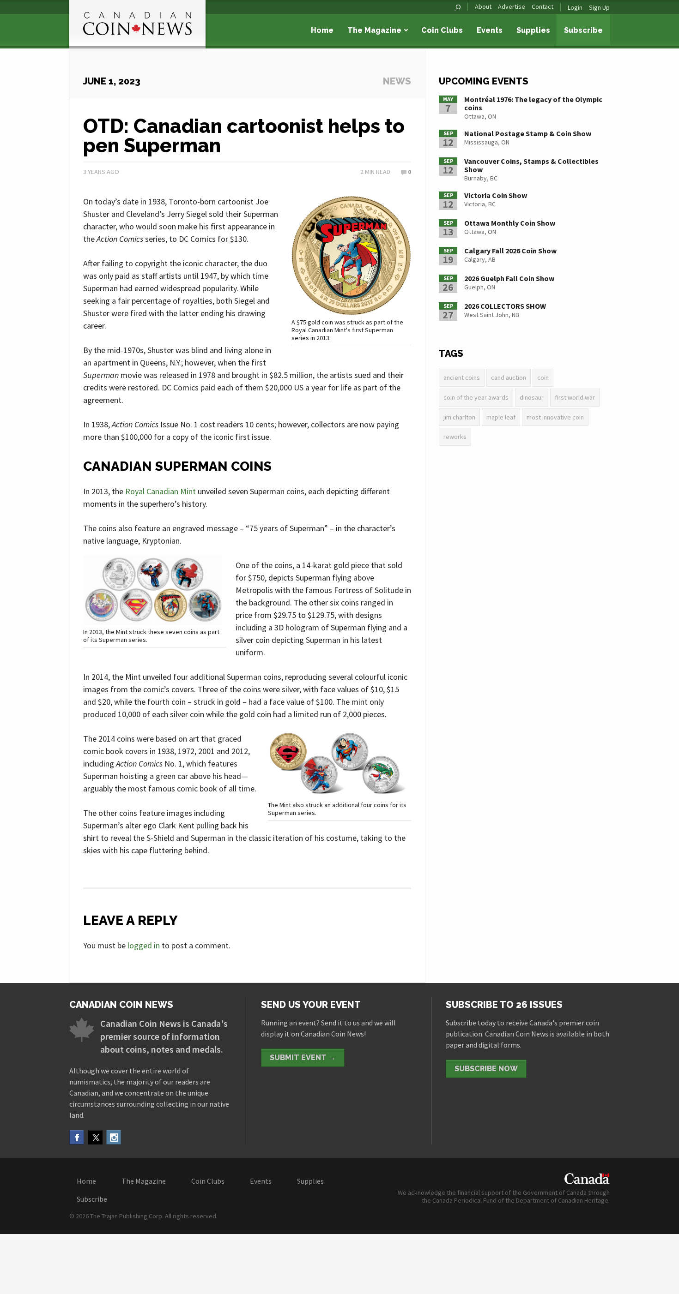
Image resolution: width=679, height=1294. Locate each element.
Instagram (113, 1137)
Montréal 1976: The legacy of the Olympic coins (533, 103)
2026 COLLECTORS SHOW (505, 306)
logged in (143, 945)
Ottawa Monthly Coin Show (509, 223)
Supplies (533, 30)
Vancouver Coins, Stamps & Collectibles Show (531, 165)
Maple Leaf (500, 417)
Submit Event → (303, 1057)
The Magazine (374, 30)
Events (490, 30)
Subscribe (583, 30)
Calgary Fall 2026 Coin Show (510, 250)
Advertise (511, 7)
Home (322, 30)
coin (543, 377)
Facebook (76, 1137)
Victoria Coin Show (495, 195)
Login (575, 7)
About (483, 7)
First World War (575, 397)
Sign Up (599, 7)
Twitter (95, 1137)
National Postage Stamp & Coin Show (527, 133)
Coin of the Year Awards (476, 397)
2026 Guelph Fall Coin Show (509, 278)
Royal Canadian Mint (160, 491)
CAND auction (508, 377)
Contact (542, 7)
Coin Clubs (442, 30)
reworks (455, 436)
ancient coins (461, 377)
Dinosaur (532, 397)
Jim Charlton (459, 417)
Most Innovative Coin (555, 417)
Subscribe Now (486, 1068)
